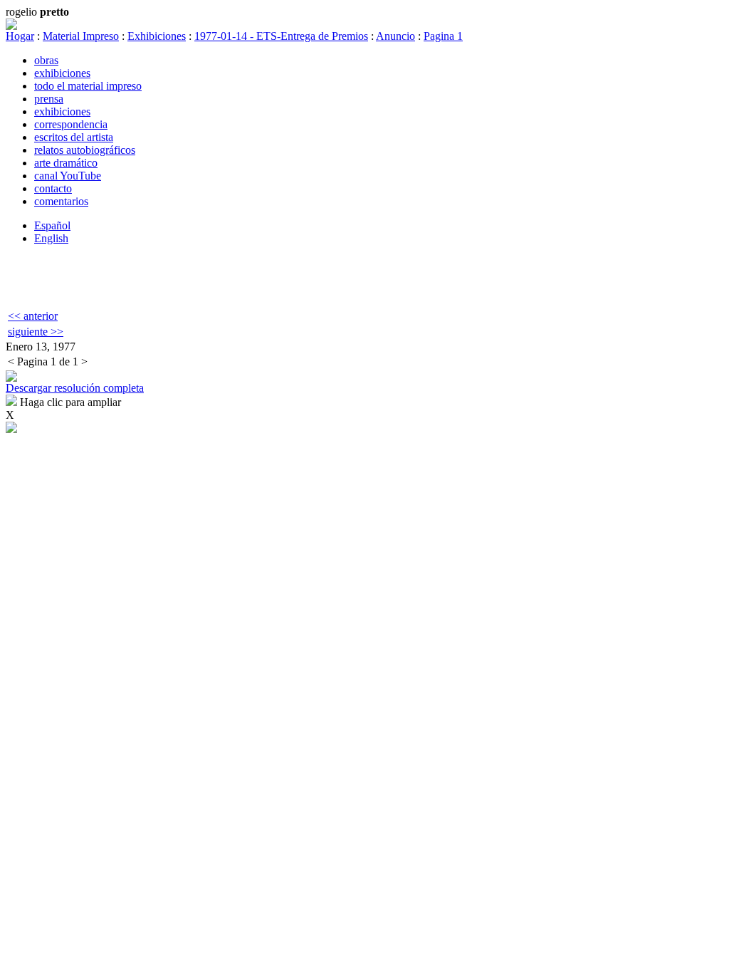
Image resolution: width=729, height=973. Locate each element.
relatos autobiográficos (84, 150)
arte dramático (66, 163)
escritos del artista (73, 137)
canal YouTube (67, 176)
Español (52, 225)
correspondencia (70, 124)
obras (46, 60)
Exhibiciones (156, 36)
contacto (53, 188)
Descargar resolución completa (75, 388)
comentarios (61, 201)
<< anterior (33, 316)
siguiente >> (35, 332)
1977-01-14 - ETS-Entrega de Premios (281, 36)
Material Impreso (81, 36)
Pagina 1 (443, 36)
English (51, 238)
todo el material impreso (88, 86)
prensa (48, 99)
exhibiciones (62, 73)
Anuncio (395, 36)
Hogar (20, 36)
